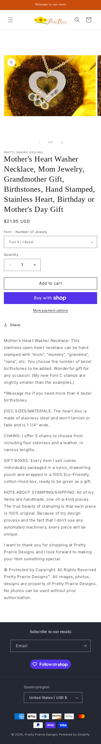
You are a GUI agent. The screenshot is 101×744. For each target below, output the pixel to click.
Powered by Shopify (74, 734)
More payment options (50, 310)
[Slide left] (39, 142)
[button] (10, 20)
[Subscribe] (84, 646)
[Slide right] (62, 142)
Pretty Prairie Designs (41, 734)
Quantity (11, 254)
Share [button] (15, 325)
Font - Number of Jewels (25, 232)
